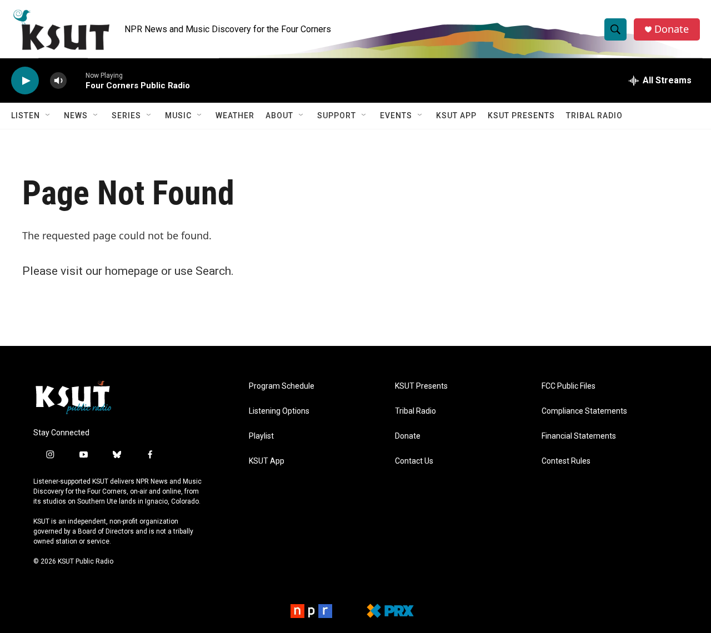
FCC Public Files (568, 386)
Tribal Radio (594, 115)
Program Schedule (281, 386)
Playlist (261, 436)
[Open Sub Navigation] (48, 115)
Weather (235, 115)
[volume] (58, 80)
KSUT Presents (521, 115)
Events (396, 115)
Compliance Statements (584, 411)
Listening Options (279, 411)
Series (126, 115)
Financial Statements (579, 436)
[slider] (76, 80)
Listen (25, 115)
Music (178, 115)
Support (336, 115)
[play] (25, 80)
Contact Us (414, 461)
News (76, 115)
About (279, 115)
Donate (671, 29)
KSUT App (456, 115)
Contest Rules (566, 461)
